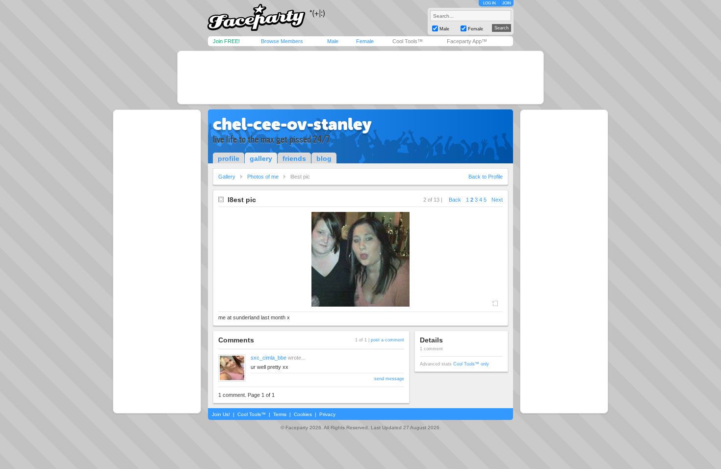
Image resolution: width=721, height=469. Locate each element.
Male (332, 41)
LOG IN (489, 3)
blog (324, 158)
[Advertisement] (360, 77)
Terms (279, 414)
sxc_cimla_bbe (268, 358)
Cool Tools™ (407, 41)
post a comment (387, 340)
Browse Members (282, 41)
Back (455, 200)
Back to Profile (485, 177)
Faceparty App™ (467, 41)
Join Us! (221, 414)
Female (365, 41)
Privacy (327, 414)
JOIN (506, 3)
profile (228, 158)
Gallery (226, 177)
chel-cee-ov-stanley (292, 124)
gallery (261, 158)
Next (497, 200)
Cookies (303, 414)
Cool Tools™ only (471, 364)
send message (389, 378)
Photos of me (263, 177)
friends (294, 158)
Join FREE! (226, 41)
